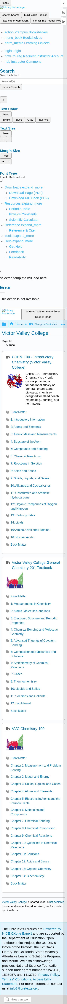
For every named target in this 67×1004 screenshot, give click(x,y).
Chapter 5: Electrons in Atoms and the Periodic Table (35, 801)
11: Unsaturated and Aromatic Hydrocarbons (30, 495)
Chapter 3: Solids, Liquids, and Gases (35, 783)
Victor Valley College (14, 901)
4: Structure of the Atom (26, 441)
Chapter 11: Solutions (25, 854)
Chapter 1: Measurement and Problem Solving (36, 768)
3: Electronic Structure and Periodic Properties (34, 620)
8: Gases (16, 674)
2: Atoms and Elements (26, 426)
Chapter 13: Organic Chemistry (31, 868)
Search (7, 1000)
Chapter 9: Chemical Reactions (31, 835)
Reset (5, 114)
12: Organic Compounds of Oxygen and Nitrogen (34, 506)
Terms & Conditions (16, 979)
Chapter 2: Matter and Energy (30, 776)
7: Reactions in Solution (26, 463)
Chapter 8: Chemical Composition (33, 828)
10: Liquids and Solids (25, 688)
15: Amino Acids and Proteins (30, 529)
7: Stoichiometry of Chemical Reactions (29, 665)
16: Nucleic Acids (22, 537)
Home (19, 324)
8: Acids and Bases (23, 471)
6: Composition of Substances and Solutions (33, 654)
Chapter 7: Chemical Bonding (30, 821)
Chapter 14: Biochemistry (27, 876)
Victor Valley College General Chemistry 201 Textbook (36, 565)
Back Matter (18, 544)
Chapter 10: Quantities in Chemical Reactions (34, 845)
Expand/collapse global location (63, 323)
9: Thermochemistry (24, 681)
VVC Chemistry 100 (28, 729)
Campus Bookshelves (47, 324)
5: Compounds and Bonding (29, 448)
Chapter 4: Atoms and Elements (31, 791)
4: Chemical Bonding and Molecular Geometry (34, 632)
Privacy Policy (48, 975)
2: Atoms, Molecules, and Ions (30, 611)
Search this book (10, 75)
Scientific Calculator (24, 220)
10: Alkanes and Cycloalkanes (31, 485)
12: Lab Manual (21, 703)
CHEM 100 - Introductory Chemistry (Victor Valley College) (32, 362)
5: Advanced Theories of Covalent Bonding (33, 643)
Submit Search (11, 87)
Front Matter (18, 412)
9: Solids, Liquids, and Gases (30, 478)
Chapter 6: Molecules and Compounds (27, 812)
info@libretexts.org (23, 988)
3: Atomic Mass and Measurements (34, 434)
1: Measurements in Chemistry (31, 603)
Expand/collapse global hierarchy (6, 324)
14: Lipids (17, 522)
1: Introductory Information (28, 419)
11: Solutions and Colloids (28, 696)
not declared (56, 901)
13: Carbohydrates (23, 515)
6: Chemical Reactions (26, 456)
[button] (16, 252)
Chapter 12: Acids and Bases (30, 861)
